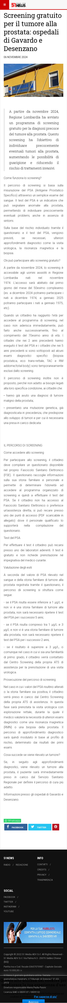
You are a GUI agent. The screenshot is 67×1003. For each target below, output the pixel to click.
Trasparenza (45, 880)
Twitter (8, 902)
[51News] (19, 4)
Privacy (41, 875)
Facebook (9, 897)
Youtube (9, 911)
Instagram (10, 906)
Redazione (22, 865)
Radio (7, 865)
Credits (41, 869)
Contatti (42, 864)
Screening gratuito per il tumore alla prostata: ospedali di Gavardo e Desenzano (33, 32)
